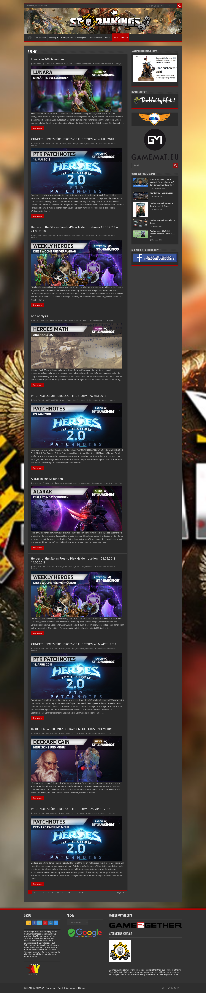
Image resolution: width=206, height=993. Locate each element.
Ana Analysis (39, 316)
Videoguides (86, 64)
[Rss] (147, 6)
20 (63, 892)
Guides (60, 321)
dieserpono (37, 64)
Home (30, 37)
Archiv (60, 64)
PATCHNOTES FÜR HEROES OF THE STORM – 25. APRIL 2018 (71, 809)
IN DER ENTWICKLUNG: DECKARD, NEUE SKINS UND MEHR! (71, 729)
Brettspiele (66, 38)
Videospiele (95, 38)
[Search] (179, 5)
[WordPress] (158, 6)
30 (69, 892)
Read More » (37, 128)
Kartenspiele (80, 38)
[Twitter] (152, 6)
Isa (34, 321)
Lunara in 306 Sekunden (47, 59)
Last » (80, 892)
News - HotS (68, 64)
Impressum (51, 988)
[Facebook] (149, 6)
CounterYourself (38, 144)
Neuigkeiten (40, 38)
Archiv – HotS (120, 38)
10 (57, 892)
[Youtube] (155, 6)
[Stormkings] (103, 21)
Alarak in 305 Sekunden (47, 479)
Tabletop (52, 38)
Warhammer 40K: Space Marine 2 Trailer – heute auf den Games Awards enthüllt (162, 182)
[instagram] (161, 6)
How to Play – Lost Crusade (161, 193)
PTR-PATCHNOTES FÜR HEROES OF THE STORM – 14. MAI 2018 (72, 139)
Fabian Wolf (37, 236)
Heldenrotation (69, 236)
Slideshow (77, 64)
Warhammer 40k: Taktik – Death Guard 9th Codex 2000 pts (162, 234)
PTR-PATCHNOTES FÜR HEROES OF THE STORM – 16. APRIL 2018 (74, 644)
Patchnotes (81, 144)
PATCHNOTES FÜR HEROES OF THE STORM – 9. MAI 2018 (68, 396)
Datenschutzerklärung (75, 988)
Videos (108, 38)
